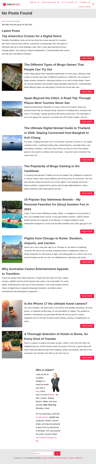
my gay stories (42, 417)
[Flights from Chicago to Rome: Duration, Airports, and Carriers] (12, 250)
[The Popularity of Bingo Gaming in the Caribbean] (12, 179)
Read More (87, 58)
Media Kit (78, 458)
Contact (71, 458)
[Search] (57, 453)
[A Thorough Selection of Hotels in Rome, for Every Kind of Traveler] (12, 345)
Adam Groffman (49, 458)
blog (37, 391)
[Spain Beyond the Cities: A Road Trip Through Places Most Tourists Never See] (12, 109)
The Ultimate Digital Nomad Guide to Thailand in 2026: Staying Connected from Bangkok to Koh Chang (57, 132)
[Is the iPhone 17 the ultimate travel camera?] (12, 314)
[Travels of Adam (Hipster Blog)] (11, 4)
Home (3, 21)
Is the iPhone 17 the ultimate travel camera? (55, 303)
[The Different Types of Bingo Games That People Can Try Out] (12, 78)
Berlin (52, 395)
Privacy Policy (61, 458)
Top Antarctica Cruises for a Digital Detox (32, 36)
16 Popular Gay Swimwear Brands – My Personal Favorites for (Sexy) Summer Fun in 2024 (56, 204)
